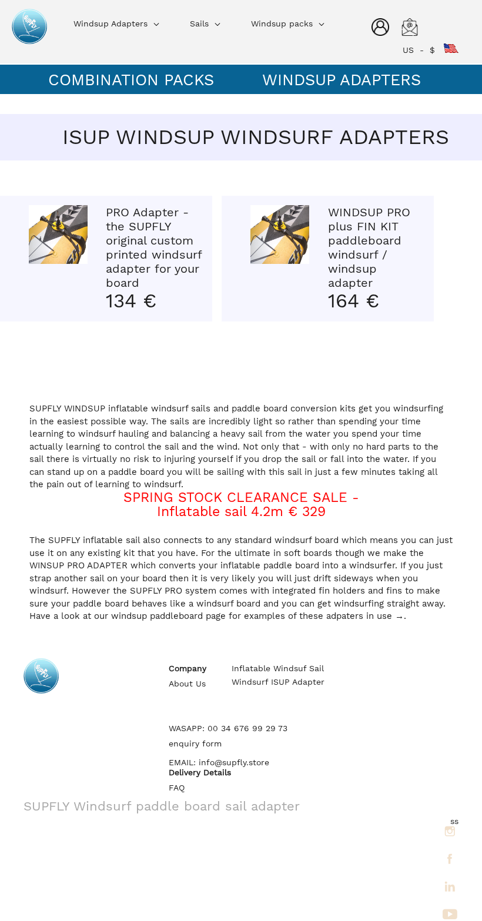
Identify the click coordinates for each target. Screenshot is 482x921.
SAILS (70, 104)
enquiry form (195, 743)
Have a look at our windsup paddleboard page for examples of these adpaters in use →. (217, 616)
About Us (187, 683)
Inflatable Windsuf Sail (278, 668)
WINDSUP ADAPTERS (341, 80)
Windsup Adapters (111, 23)
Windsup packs (283, 23)
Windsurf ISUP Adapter (278, 682)
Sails (201, 23)
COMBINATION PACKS (131, 80)
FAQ (177, 787)
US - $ (423, 50)
